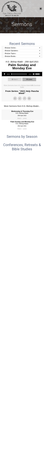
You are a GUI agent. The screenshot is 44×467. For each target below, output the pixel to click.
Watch (16, 79)
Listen (30, 79)
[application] (22, 74)
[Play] (5, 74)
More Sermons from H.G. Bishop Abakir (17, 85)
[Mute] (34, 74)
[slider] (19, 74)
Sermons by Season (22, 137)
